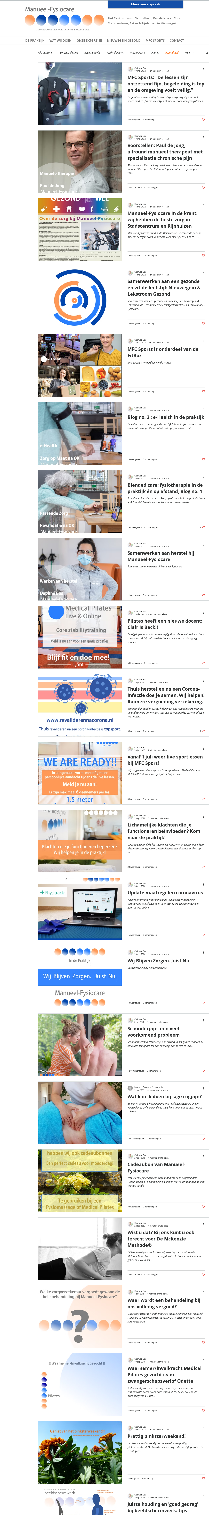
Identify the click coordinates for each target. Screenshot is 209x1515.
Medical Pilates (115, 52)
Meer (188, 52)
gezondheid (171, 52)
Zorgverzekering (69, 52)
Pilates (155, 52)
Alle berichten (45, 52)
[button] (206, 53)
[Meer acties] (204, 69)
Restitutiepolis (92, 52)
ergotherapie (137, 52)
